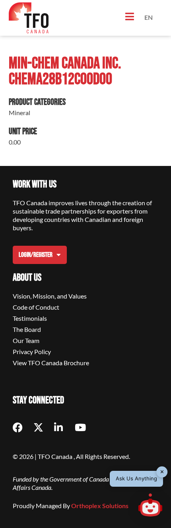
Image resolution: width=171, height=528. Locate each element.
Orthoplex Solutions (99, 505)
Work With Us (34, 184)
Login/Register (35, 255)
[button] (150, 506)
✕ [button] (162, 471)
